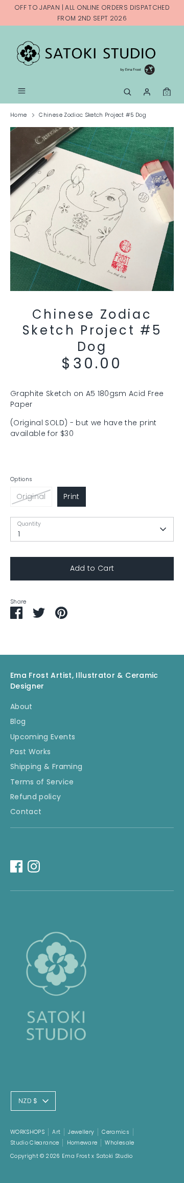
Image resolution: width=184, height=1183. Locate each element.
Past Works (30, 751)
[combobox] (92, 529)
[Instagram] (34, 866)
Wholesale (119, 1143)
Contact (25, 811)
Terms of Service (42, 782)
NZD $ (28, 1100)
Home (18, 115)
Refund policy (35, 797)
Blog (18, 721)
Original (31, 496)
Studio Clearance (34, 1143)
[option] (92, 209)
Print (71, 496)
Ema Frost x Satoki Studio (97, 1156)
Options (21, 479)
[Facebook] (16, 866)
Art (56, 1132)
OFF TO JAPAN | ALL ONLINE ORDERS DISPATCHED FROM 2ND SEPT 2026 (92, 13)
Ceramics (115, 1132)
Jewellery (81, 1132)
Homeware (82, 1143)
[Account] (147, 90)
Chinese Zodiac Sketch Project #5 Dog (92, 115)
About (21, 706)
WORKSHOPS (27, 1132)
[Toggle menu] (21, 92)
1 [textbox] (19, 534)
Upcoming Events (42, 737)
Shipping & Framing (46, 766)
